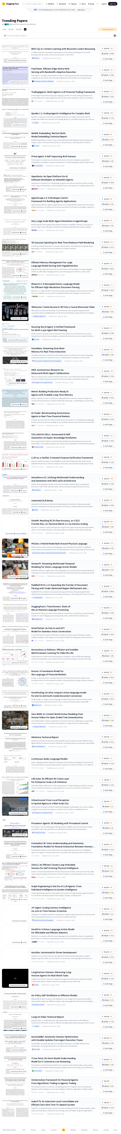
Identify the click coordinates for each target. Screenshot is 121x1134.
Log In (104, 4)
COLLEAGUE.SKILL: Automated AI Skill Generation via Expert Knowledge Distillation (54, 436)
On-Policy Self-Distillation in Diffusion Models (54, 995)
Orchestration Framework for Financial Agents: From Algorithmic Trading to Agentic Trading (54, 1081)
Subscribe (81, 10)
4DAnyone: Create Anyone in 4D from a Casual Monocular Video (63, 306)
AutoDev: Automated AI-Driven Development (54, 952)
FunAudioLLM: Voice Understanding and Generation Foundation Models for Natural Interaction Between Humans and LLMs (62, 845)
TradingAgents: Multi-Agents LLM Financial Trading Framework (63, 91)
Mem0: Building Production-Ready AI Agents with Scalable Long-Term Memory (52, 393)
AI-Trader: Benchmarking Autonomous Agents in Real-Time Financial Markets (50, 414)
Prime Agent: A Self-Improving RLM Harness (53, 156)
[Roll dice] (114, 35)
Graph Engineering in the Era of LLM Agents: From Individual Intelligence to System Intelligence (56, 888)
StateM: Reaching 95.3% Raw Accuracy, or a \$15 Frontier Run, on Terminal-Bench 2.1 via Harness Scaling (59, 522)
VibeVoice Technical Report (45, 737)
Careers (54, 1130)
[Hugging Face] (63, 1130)
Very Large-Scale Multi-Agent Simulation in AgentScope (59, 220)
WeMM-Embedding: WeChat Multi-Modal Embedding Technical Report (49, 135)
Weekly (11, 29)
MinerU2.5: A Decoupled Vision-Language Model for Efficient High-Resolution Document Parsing (55, 285)
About (43, 1130)
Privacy (33, 1130)
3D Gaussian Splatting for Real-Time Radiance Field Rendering (62, 242)
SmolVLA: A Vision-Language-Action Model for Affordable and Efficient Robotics (52, 931)
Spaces (74, 4)
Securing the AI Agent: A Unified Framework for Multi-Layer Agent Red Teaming (53, 328)
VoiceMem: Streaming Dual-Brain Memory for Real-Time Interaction (48, 350)
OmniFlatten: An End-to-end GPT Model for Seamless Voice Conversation (51, 630)
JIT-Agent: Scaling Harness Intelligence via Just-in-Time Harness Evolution (51, 909)
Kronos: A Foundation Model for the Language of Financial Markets (48, 673)
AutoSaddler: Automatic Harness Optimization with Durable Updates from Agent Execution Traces (57, 1038)
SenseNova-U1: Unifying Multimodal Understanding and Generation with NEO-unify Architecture (57, 479)
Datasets (62, 4)
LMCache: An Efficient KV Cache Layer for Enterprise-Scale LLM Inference (50, 780)
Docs (84, 4)
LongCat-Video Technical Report (47, 1016)
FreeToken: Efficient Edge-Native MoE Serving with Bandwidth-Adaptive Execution (53, 70)
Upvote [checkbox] (108, 48)
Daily (4, 29)
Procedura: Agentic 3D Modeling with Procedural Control (59, 823)
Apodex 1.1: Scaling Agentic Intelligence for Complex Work (60, 113)
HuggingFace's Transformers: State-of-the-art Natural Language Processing (51, 608)
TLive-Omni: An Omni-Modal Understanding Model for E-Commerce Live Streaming (53, 1060)
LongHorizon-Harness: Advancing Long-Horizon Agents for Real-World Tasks (51, 974)
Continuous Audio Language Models (49, 758)
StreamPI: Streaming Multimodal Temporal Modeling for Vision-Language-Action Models (54, 565)
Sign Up (113, 4)
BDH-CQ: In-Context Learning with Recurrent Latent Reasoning (63, 48)
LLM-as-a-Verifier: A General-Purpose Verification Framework (62, 457)
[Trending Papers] (25, 29)
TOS (23, 1130)
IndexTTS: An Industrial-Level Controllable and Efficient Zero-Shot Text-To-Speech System (54, 1103)
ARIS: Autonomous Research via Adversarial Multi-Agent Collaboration (50, 371)
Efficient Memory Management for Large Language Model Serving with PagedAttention (54, 264)
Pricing (91, 4)
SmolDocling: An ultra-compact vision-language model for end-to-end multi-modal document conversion (58, 694)
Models (51, 4)
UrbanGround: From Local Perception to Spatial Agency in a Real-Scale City (50, 802)
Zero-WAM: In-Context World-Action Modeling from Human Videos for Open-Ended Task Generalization (57, 716)
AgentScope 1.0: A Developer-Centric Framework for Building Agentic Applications (53, 199)
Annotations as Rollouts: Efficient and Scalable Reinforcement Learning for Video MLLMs (54, 651)
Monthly (19, 29)
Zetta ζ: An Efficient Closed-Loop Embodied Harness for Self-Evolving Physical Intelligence (54, 866)
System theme (10, 1130)
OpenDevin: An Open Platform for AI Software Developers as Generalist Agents (52, 178)
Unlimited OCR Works (42, 500)
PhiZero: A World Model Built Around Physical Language (59, 543)
